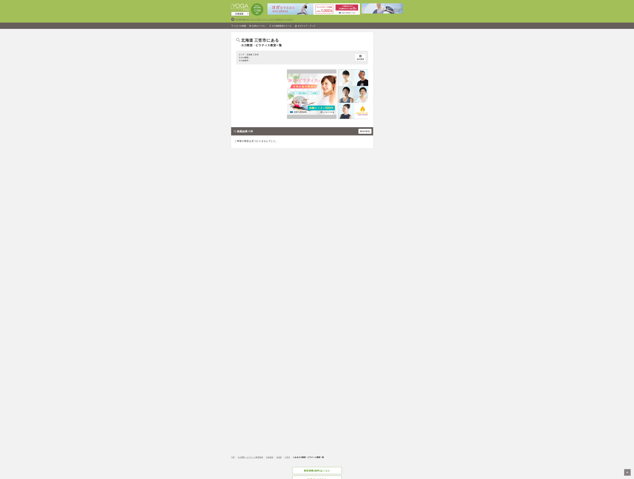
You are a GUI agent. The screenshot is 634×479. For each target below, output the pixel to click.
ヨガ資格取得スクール (282, 26)
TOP (233, 457)
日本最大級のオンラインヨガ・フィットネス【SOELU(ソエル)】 (263, 19)
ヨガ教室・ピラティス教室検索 (250, 457)
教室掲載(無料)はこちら (317, 470)
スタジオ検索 (240, 26)
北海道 (279, 457)
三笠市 (287, 457)
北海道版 (269, 457)
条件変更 (360, 59)
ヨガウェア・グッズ (306, 26)
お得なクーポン (259, 26)
